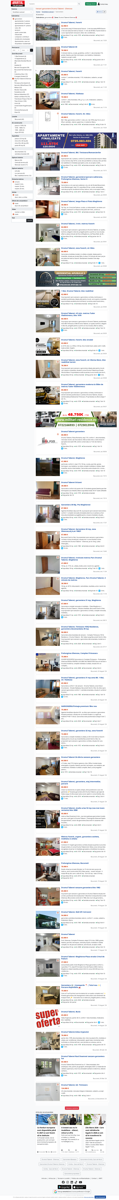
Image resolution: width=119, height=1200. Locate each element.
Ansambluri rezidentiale (22, 44)
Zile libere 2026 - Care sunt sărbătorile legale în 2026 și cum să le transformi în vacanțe (94, 1132)
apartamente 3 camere (22, 23)
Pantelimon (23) (19, 92)
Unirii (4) (17, 103)
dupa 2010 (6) (19, 132)
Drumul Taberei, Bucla (70, 1011)
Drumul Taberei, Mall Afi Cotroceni (76, 912)
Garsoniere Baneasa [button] (69, 1159)
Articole (44, 1178)
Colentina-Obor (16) (20, 74)
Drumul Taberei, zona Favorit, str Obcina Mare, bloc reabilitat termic (83, 361)
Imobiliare (71, 1152)
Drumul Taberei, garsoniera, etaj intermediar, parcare (81, 782)
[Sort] (104, 11)
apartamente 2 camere (22, 21)
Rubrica (14, 9)
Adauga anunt (91, 4)
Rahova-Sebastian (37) (21, 94)
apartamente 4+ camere (23, 26)
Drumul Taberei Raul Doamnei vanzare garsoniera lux (82, 1057)
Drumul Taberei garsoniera (73, 431)
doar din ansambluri (21, 206)
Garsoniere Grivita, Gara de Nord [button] (91, 1159)
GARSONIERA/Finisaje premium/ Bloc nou (79, 706)
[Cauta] (79, 3)
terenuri (17, 30)
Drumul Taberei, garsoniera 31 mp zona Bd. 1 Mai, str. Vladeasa (82, 678)
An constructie (17, 123)
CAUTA (29, 221)
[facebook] (63, 1182)
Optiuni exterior (17, 168)
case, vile (18, 28)
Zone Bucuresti (17, 54)
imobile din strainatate (22, 39)
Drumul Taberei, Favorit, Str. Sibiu (75, 114)
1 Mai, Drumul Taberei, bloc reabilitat (77, 291)
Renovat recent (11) (21, 165)
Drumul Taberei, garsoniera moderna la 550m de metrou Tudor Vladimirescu (82, 385)
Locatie (14, 117)
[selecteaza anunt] (58, 24)
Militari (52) (18, 87)
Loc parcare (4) (20, 173)
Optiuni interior (17, 157)
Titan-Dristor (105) (20, 101)
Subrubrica (15, 16)
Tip (13, 149)
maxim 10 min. (19, 186)
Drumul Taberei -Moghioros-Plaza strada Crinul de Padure (82, 957)
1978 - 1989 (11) (20, 128)
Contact (94, 1178)
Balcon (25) (18, 160)
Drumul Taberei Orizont (71, 482)
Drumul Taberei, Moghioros (73, 458)
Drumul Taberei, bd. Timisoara (74, 1085)
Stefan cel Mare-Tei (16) (22, 97)
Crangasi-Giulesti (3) (21, 76)
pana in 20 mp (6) (20, 139)
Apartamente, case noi (22, 41)
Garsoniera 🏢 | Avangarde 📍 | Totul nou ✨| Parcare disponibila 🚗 (81, 986)
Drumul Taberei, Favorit (71, 22)
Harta (100, 12)
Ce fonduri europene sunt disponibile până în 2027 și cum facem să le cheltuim (46, 1131)
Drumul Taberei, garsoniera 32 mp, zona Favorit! (82, 730)
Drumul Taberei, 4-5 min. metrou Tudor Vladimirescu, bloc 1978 (78, 314)
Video (14, 209)
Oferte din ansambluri (19, 201)
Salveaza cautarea (72, 1108)
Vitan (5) (17, 112)
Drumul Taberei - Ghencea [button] (50, 1159)
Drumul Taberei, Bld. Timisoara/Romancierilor (81, 152)
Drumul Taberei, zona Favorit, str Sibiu (77, 248)
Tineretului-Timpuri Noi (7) (23, 99)
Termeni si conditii (64, 1178)
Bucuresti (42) (19, 119)
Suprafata (15, 136)
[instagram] (67, 1182)
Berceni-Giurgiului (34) (21, 67)
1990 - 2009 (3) (19, 130)
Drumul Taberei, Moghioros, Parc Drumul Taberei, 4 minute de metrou (83, 579)
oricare (17, 182)
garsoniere (18, 19)
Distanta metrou (18, 179)
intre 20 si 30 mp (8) (21, 141)
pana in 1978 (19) (20, 125)
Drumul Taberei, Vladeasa (72, 93)
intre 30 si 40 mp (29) (21, 143)
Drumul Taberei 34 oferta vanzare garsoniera (80, 757)
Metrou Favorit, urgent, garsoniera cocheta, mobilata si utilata (80, 837)
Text (13, 218)
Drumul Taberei (68, 934)
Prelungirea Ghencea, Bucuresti (75, 863)
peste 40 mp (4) (20, 145)
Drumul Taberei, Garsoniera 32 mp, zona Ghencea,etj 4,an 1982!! (78, 530)
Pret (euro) (15, 47)
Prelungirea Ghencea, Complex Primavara (79, 653)
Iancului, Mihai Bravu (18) (22, 85)
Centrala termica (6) (21, 162)
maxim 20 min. (19, 189)
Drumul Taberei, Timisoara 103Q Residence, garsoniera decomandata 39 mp (80, 628)
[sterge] (52, 17)
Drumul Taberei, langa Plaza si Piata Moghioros (81, 201)
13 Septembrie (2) (20, 59)
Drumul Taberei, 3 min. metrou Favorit (78, 223)
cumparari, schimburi (22, 37)
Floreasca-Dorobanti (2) (22, 83)
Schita (14, 192)
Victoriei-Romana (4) (21, 110)
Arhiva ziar (52, 1178)
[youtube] (80, 1182)
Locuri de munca (95, 1151)
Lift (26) (17, 171)
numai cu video (20, 212)
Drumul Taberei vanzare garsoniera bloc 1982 (80, 887)
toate (16, 195)
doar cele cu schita (21, 197)
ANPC (100, 1178)
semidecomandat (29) (22, 154)
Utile (48, 1152)
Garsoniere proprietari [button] (71, 1174)
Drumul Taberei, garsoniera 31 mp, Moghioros (81, 600)
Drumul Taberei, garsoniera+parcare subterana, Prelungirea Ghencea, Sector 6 (82, 178)
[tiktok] (76, 1182)
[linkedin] (72, 1182)
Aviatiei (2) (17, 65)
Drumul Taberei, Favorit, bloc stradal (77, 340)
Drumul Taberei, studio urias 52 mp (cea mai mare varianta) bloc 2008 (82, 809)
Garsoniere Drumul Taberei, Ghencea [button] (52, 1164)
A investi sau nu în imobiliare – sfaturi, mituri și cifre (69, 1130)
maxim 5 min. (19, 184)
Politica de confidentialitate (81, 1178)
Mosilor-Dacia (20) (20, 90)
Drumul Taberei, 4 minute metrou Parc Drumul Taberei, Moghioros (81, 559)
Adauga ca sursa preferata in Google (73, 1192)
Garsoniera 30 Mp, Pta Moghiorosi (75, 505)
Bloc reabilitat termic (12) (23, 176)
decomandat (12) (20, 152)
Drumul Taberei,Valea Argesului (75, 1032)
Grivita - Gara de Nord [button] (75, 1164)
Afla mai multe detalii (89, 1197)
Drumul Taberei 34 (69, 47)
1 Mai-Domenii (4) (20, 56)
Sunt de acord (100, 1197)
